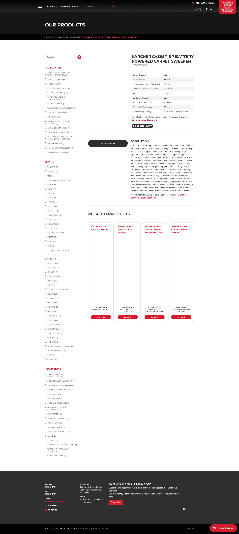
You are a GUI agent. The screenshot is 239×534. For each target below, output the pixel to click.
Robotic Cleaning (57, 112)
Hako (51, 246)
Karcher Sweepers (71, 37)
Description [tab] (108, 143)
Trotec (52, 228)
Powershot (54, 316)
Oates (52, 303)
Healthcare (54, 414)
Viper (51, 259)
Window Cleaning (56, 456)
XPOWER (52, 206)
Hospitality (54, 423)
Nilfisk (52, 268)
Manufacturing (56, 427)
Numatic (52, 294)
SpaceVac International (59, 180)
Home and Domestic (58, 419)
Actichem (53, 298)
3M (50, 176)
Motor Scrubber (56, 351)
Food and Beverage (58, 403)
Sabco (51, 198)
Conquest (53, 338)
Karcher (53, 276)
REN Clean (53, 211)
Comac (52, 359)
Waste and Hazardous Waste (57, 450)
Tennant (53, 167)
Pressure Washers (58, 88)
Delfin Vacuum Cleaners (60, 346)
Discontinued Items (58, 152)
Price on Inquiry (142, 126)
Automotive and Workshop (61, 385)
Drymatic (52, 224)
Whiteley (52, 263)
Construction (55, 394)
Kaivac (51, 189)
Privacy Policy (122, 494)
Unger (52, 237)
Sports (52, 440)
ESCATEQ (52, 171)
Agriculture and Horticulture (55, 376)
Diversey (52, 342)
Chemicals (54, 117)
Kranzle (52, 307)
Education (53, 399)
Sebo (51, 355)
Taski (51, 255)
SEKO (51, 202)
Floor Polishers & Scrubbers (56, 98)
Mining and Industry (58, 432)
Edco (51, 193)
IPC (50, 285)
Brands (76, 6)
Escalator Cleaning (58, 132)
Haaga (51, 185)
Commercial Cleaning (59, 390)
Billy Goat (53, 325)
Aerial (51, 220)
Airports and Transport (60, 381)
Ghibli (51, 311)
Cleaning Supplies (58, 128)
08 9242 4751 (50, 485)
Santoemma (54, 215)
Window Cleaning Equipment (61, 108)
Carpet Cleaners (57, 93)
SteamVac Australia (58, 250)
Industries (65, 6)
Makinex (52, 272)
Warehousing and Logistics (62, 445)
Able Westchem (55, 233)
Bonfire (190, 529)
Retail (52, 436)
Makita (52, 281)
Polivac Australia (57, 289)
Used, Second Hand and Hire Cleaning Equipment (60, 138)
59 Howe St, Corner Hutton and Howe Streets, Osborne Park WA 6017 (91, 488)
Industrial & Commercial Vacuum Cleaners (59, 74)
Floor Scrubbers (57, 80)
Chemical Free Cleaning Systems (58, 122)
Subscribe (116, 502)
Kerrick (52, 320)
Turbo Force (54, 333)
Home (47, 37)
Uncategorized (55, 144)
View (99, 317)
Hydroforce (54, 329)
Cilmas (51, 241)
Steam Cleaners (56, 104)
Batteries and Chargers (60, 148)
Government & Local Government (57, 408)
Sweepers (56, 37)
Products (52, 6)
